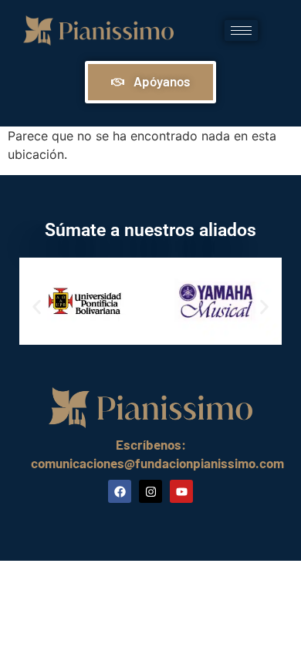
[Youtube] (181, 491)
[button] (36, 306)
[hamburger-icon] (241, 30)
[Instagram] (150, 491)
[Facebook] (119, 491)
